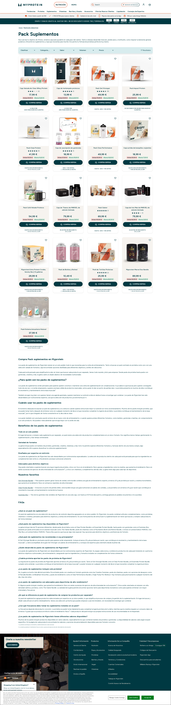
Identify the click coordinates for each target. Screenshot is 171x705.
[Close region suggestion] (34, 684)
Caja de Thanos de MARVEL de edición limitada (68, 209)
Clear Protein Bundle (25, 488)
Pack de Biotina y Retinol (68, 269)
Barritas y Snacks (75, 11)
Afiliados (111, 669)
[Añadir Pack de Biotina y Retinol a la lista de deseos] (81, 240)
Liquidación (121, 11)
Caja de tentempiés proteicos (68, 88)
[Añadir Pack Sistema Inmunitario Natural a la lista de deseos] (46, 300)
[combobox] (115, 4)
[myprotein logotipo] (30, 4)
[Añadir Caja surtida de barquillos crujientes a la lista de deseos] (150, 118)
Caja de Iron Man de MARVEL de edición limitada (137, 209)
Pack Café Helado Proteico (33, 207)
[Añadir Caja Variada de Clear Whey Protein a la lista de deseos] (46, 59)
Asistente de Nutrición (131, 4)
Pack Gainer (102, 207)
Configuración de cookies (14, 673)
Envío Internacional (80, 664)
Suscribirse (12, 645)
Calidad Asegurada (114, 650)
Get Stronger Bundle (25, 480)
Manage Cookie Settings (117, 697)
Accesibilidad (112, 674)
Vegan (93, 664)
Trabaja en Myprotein (115, 679)
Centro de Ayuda (80, 655)
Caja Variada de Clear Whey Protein (33, 88)
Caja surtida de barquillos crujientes (137, 148)
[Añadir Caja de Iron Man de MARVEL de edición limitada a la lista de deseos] (150, 178)
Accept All (147, 697)
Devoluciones (78, 660)
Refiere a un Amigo (152, 645)
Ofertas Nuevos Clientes (104, 11)
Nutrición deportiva (31, 28)
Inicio (21, 28)
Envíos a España (79, 674)
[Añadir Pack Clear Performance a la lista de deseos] (115, 118)
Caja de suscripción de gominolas (68, 148)
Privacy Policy (59, 703)
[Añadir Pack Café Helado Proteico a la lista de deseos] (46, 178)
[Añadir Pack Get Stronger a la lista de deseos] (115, 59)
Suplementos (52, 11)
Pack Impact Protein (137, 88)
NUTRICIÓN (61, 5)
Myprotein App (145, 655)
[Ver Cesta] (150, 4)
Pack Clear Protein (34, 148)
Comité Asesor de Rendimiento (119, 683)
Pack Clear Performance (103, 148)
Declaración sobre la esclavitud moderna (122, 655)
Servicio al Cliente (80, 645)
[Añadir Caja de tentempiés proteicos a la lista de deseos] (81, 59)
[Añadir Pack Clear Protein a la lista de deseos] (46, 118)
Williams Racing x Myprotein (150, 664)
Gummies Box (23, 495)
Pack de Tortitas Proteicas (103, 269)
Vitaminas (63, 11)
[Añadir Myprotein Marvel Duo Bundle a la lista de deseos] (150, 240)
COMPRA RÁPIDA (35, 103)
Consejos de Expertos (136, 11)
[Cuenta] (144, 4)
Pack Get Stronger (103, 88)
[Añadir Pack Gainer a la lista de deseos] (115, 178)
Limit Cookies (133, 697)
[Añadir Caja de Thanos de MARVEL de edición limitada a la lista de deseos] (81, 178)
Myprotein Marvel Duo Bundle (137, 269)
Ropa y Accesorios (98, 650)
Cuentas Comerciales (116, 664)
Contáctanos (78, 650)
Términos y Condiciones (116, 660)
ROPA (74, 5)
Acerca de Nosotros (115, 645)
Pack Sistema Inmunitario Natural (33, 329)
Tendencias (31, 11)
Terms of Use (70, 703)
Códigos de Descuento (148, 650)
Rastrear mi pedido (80, 669)
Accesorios (88, 11)
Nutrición (94, 645)
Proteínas (94, 655)
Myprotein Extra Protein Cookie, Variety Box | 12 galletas (33, 271)
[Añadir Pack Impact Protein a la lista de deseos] (150, 59)
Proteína (41, 11)
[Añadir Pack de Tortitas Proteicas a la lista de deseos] (115, 240)
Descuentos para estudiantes (150, 660)
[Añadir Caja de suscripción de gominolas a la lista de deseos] (81, 118)
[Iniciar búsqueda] (92, 4)
